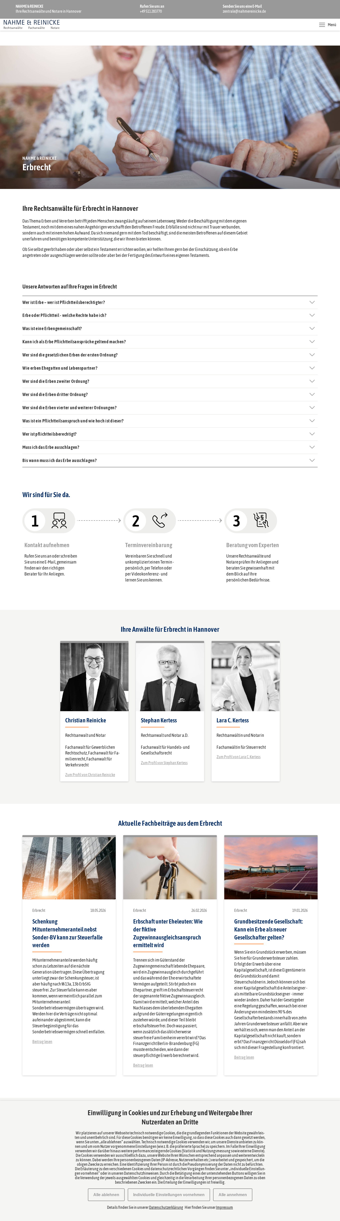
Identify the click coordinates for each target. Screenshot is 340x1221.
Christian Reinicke (85, 720)
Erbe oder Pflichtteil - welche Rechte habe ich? (64, 315)
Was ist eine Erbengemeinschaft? (52, 328)
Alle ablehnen (106, 1195)
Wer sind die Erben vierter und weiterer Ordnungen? (69, 407)
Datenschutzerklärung (166, 1207)
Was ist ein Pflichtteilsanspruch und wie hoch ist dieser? (73, 420)
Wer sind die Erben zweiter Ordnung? (55, 381)
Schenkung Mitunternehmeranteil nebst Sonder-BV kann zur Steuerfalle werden (67, 933)
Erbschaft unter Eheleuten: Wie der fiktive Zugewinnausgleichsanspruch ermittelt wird (168, 933)
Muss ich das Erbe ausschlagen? (50, 447)
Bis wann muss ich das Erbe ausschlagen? (59, 460)
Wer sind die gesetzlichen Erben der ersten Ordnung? (70, 354)
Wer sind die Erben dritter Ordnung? (55, 394)
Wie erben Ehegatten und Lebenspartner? (60, 368)
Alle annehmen (233, 1195)
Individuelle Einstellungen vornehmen (169, 1195)
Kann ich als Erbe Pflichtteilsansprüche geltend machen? (74, 341)
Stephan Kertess (159, 720)
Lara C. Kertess (233, 720)
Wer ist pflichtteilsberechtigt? (49, 434)
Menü (332, 24)
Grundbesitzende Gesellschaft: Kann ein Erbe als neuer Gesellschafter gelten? (268, 929)
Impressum (224, 1207)
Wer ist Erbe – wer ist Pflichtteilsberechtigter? (63, 302)
